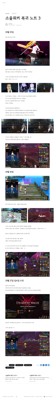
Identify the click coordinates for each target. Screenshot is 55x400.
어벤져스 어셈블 (9, 367)
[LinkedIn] (46, 365)
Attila (40, 396)
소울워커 (12, 365)
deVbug (10, 23)
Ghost (32, 396)
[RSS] (16, 396)
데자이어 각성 (19, 365)
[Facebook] (44, 365)
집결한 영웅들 (28, 365)
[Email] (49, 365)
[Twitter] (41, 365)
